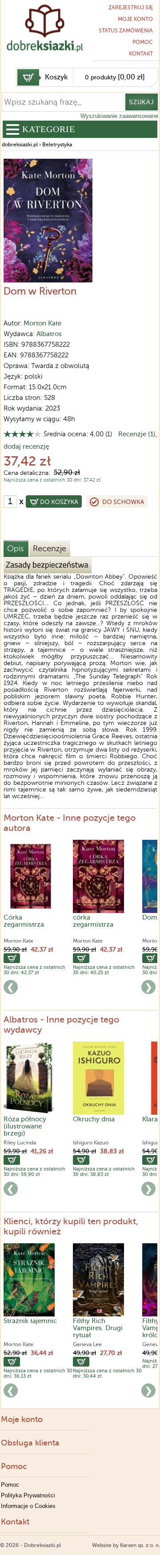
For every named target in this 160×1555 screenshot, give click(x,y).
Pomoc (142, 42)
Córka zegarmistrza (24, 921)
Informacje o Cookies (28, 1506)
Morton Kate (42, 323)
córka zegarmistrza (93, 921)
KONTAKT (141, 54)
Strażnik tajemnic (30, 1320)
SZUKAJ (141, 102)
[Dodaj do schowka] (117, 501)
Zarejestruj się (130, 7)
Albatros (49, 333)
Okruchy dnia (94, 1119)
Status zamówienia (126, 30)
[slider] (22, 434)
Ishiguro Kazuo (90, 1143)
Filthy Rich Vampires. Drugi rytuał (98, 1328)
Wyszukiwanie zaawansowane (119, 116)
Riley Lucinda (20, 1143)
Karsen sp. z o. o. (140, 1545)
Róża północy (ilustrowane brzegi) (25, 1126)
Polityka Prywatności (28, 1495)
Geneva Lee (87, 1344)
